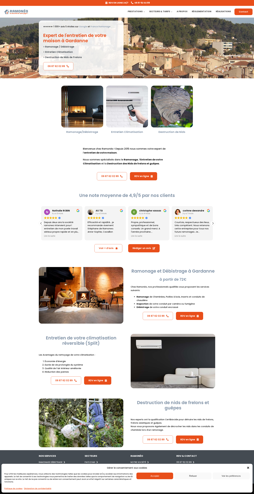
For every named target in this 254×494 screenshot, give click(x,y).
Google (83, 26)
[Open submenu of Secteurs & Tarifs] (172, 12)
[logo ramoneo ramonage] (16, 10)
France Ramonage (100, 26)
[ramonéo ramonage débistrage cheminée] (82, 86)
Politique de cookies (13, 488)
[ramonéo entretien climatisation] (127, 86)
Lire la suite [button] (49, 236)
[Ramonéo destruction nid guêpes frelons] (172, 86)
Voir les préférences (231, 476)
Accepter (155, 476)
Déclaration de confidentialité (37, 488)
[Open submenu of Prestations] (144, 12)
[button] (248, 467)
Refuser (193, 476)
